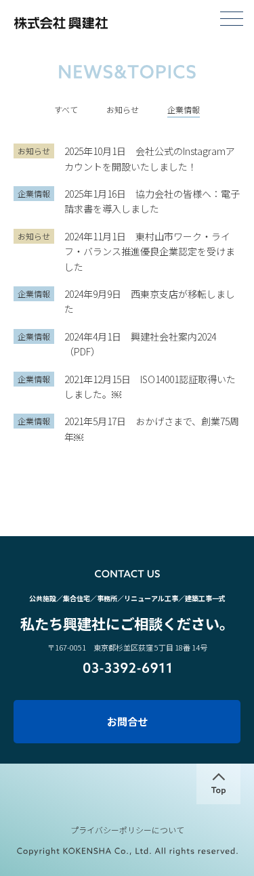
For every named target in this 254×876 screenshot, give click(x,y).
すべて (66, 109)
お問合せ (127, 721)
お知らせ (122, 109)
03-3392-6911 (127, 668)
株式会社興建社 (61, 23)
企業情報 (183, 109)
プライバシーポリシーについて (127, 830)
